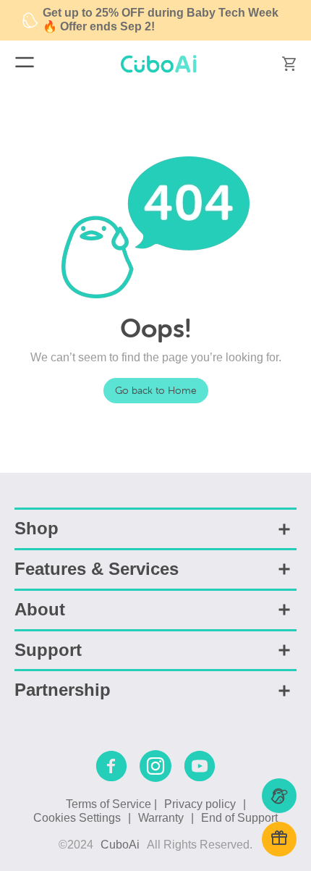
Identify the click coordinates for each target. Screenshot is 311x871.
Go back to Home (156, 390)
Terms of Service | (111, 804)
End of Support (239, 818)
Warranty (161, 818)
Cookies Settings (77, 818)
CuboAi (120, 844)
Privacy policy (200, 804)
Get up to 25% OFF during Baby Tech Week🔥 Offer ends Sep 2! (160, 20)
